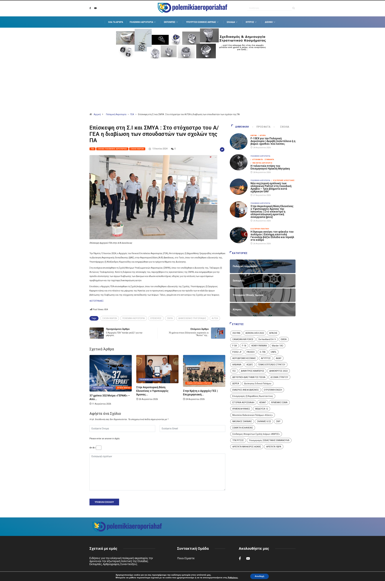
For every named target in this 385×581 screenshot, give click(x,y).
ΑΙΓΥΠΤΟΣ (266, 358)
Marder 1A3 (277, 345)
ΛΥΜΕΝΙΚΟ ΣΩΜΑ (279, 402)
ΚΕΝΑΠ (262, 402)
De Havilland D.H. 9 (267, 339)
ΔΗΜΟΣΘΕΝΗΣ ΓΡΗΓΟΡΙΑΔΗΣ (192, 318)
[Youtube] (95, 8)
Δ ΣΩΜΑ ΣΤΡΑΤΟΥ (279, 377)
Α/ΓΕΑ (215, 318)
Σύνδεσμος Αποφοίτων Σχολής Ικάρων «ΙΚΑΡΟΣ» (256, 434)
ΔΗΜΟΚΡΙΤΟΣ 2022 (278, 371)
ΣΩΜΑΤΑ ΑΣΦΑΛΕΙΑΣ (242, 428)
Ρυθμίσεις (233, 577)
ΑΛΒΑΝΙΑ (236, 364)
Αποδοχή (259, 576)
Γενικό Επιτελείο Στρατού (152, 383)
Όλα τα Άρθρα (115, 22)
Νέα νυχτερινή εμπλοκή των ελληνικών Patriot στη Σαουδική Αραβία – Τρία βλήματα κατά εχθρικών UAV (271, 187)
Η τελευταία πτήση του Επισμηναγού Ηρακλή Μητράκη (270, 167)
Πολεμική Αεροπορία (141, 22)
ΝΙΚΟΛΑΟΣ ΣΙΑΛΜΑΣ (242, 421)
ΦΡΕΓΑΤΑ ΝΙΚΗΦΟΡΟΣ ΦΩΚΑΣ (246, 446)
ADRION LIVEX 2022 (254, 333)
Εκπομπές (169, 22)
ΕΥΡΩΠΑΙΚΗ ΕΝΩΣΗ (273, 390)
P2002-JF (237, 352)
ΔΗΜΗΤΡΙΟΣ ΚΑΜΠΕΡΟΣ (252, 371)
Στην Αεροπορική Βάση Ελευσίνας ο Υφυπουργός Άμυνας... (105, 391)
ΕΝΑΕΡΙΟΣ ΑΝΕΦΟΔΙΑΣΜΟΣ (245, 390)
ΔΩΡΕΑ (235, 383)
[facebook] (90, 8)
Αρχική (97, 114)
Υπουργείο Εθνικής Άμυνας (201, 22)
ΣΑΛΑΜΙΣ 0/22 (264, 421)
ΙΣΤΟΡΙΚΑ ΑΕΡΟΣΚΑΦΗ (243, 402)
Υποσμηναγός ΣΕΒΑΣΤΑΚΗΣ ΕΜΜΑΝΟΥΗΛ (269, 440)
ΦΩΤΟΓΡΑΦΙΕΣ (96, 301)
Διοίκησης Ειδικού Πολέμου (257, 383)
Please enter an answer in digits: (104, 438)
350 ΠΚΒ (236, 333)
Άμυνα (254, 135)
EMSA (284, 339)
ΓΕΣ (234, 371)
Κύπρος (250, 22)
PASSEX (251, 352)
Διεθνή (269, 22)
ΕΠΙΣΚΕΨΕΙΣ (156, 318)
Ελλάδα (231, 22)
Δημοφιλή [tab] (242, 126)
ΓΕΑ (132, 114)
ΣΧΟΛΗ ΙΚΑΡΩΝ (109, 318)
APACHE (273, 333)
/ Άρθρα (262, 135)
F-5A (234, 345)
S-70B (263, 352)
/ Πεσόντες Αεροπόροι (261, 163)
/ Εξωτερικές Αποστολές (282, 180)
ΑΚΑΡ (278, 358)
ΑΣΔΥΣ (249, 364)
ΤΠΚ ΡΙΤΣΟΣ (238, 440)
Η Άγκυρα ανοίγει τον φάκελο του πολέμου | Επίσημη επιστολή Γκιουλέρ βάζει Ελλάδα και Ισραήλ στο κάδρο (272, 235)
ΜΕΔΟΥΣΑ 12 (261, 409)
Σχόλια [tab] (284, 126)
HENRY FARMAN (259, 345)
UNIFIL (273, 352)
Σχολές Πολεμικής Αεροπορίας (112, 149)
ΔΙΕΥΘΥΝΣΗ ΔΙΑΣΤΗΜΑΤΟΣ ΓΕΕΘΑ (248, 377)
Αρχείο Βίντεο (217, 388)
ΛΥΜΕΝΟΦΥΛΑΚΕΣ (241, 409)
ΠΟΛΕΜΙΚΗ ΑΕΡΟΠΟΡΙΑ (133, 318)
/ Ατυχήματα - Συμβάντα (262, 160)
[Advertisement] (192, 89)
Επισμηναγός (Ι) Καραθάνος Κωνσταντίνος (252, 396)
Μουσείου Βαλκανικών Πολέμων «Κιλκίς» (252, 415)
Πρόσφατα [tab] (263, 126)
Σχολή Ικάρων (137, 149)
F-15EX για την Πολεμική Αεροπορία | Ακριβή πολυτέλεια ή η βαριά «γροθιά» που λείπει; (273, 141)
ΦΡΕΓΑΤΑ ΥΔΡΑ (273, 446)
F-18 (244, 345)
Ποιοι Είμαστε (186, 558)
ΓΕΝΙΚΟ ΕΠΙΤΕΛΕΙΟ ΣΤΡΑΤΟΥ (271, 364)
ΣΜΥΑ (170, 318)
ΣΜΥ (278, 421)
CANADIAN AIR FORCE (242, 339)
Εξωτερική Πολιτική (260, 229)
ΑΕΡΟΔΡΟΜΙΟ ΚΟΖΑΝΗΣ (244, 358)
